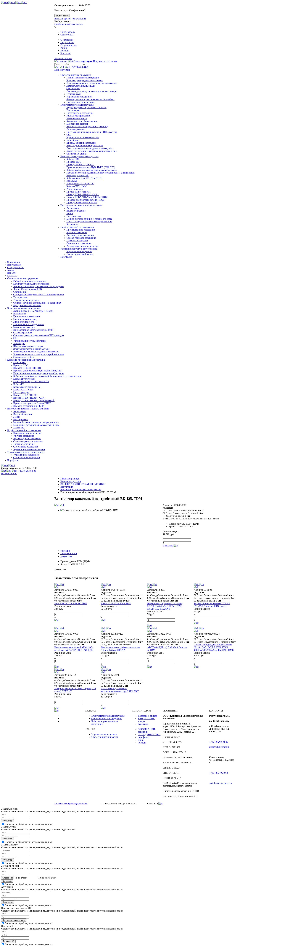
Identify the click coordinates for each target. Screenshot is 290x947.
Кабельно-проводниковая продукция (79, 156)
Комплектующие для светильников (84, 80)
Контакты (65, 53)
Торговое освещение (77, 240)
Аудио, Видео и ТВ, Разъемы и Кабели (86, 107)
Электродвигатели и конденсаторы (84, 145)
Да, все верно (62, 16)
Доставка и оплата (147, 716)
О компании (66, 39)
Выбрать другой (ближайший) (70, 18)
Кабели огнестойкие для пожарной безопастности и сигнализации (100, 172)
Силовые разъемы (75, 129)
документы (66, 556)
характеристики (68, 553)
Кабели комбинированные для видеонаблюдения (91, 170)
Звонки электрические (78, 115)
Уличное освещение (76, 232)
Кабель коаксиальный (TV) (80, 183)
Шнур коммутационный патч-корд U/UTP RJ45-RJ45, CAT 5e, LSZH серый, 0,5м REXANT (165, 606)
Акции (64, 48)
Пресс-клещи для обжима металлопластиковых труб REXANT (120, 689)
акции (141, 740)
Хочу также (7, 902)
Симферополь (61, 24)
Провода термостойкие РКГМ (81, 202)
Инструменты (73, 216)
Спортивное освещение (78, 243)
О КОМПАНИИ (146, 729)
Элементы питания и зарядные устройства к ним (91, 151)
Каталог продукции (70, 481)
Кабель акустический (77, 175)
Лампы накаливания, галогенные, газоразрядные (91, 83)
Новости (64, 50)
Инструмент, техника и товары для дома (81, 205)
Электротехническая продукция (76, 104)
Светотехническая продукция (75, 75)
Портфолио (66, 257)
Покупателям (67, 42)
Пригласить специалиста (13, 920)
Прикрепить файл (46, 877)
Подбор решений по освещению (77, 227)
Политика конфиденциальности (70, 803)
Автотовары (72, 208)
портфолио (143, 737)
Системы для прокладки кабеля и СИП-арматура (91, 132)
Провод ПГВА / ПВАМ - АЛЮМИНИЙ (87, 197)
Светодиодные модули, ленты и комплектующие (91, 91)
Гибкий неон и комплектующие (82, 77)
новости (142, 742)
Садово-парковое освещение (81, 238)
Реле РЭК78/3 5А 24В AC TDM (70, 603)
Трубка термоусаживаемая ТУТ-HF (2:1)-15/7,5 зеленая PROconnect (212, 604)
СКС (68, 134)
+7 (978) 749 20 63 (218, 773)
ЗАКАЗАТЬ (7, 821)
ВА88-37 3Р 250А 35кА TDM (116, 603)
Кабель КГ (71, 181)
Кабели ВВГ (72, 159)
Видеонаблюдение (75, 210)
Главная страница (69, 478)
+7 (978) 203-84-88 (79, 67)
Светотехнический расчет (79, 254)
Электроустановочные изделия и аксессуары (89, 148)
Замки (69, 213)
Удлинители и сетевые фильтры (82, 137)
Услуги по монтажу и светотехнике (78, 248)
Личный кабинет (63, 58)
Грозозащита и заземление (79, 113)
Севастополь (75, 24)
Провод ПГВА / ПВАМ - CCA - (82, 194)
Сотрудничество (68, 45)
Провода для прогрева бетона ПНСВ (85, 200)
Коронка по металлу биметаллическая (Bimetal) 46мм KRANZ (120, 648)
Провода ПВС (73, 162)
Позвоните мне (62, 69)
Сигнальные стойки (76, 153)
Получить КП (8, 941)
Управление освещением (79, 96)
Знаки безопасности (76, 118)
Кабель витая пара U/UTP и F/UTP (84, 178)
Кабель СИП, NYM (76, 186)
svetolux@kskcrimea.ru (220, 783)
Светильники (73, 88)
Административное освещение (82, 246)
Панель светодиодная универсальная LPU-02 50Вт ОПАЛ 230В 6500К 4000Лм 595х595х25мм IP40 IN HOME (214, 647)
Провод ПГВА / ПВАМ (78, 191)
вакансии (143, 732)
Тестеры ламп (73, 94)
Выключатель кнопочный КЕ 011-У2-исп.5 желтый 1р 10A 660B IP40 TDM (73, 648)
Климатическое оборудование (81, 121)
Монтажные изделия (77, 124)
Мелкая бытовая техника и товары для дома (89, 219)
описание (65, 550)
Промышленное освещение (80, 229)
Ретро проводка (74, 189)
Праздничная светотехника (80, 102)
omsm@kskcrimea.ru (219, 747)
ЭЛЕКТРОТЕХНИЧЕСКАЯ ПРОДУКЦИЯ (82, 484)
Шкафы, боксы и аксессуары (81, 143)
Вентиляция (72, 110)
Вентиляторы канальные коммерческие (80, 489)
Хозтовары (72, 224)
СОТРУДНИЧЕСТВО (149, 734)
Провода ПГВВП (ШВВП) (80, 164)
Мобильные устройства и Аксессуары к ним (89, 221)
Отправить (7, 881)
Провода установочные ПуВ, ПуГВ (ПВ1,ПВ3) (90, 167)
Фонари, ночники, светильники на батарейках (90, 99)
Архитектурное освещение (80, 235)
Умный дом (72, 140)
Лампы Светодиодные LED (80, 85)
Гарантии (143, 724)
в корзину (168, 545)
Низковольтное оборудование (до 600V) (87, 126)
